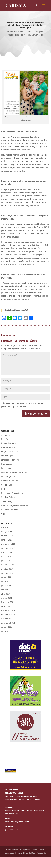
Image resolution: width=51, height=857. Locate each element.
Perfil (3, 489)
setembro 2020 (8, 623)
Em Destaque (7, 456)
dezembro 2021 (8, 565)
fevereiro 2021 (7, 602)
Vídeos (4, 514)
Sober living (6, 501)
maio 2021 (6, 590)
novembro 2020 (8, 615)
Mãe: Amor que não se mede (14, 472)
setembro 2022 (8, 548)
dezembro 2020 (8, 611)
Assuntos (5, 435)
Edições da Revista (9, 451)
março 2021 (6, 598)
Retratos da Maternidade (12, 493)
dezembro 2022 (8, 544)
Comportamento (8, 447)
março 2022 (6, 552)
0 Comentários (36, 35)
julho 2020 (5, 631)
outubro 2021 (7, 569)
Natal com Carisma (9, 481)
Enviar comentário (35, 413)
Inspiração (6, 468)
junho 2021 (6, 586)
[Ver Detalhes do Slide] (10, 771)
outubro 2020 (7, 619)
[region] (25, 655)
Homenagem (7, 464)
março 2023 (6, 532)
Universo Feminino (9, 510)
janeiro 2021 (6, 606)
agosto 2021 (6, 577)
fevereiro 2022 (7, 556)
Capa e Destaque (8, 443)
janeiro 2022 (6, 561)
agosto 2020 (6, 627)
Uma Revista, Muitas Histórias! (14, 506)
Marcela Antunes (17, 32)
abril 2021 (5, 594)
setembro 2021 (8, 573)
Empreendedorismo (10, 460)
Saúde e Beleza (8, 497)
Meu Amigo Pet (8, 476)
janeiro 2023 (6, 540)
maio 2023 (6, 527)
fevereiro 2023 (7, 536)
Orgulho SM (6, 485)
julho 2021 (5, 581)
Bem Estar (5, 439)
